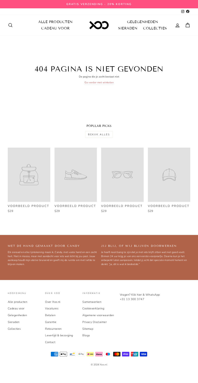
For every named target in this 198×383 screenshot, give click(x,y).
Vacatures (51, 308)
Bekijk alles (99, 134)
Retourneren (53, 329)
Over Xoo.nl (53, 302)
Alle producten (55, 22)
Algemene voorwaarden (98, 315)
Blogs (86, 335)
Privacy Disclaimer (94, 322)
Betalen (50, 315)
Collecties (155, 28)
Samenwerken (91, 302)
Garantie (50, 322)
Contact (50, 342)
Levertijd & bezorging (59, 335)
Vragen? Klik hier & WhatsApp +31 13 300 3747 (140, 297)
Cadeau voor (55, 28)
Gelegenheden (142, 22)
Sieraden (127, 28)
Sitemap (87, 329)
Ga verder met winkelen (99, 82)
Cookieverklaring (93, 308)
